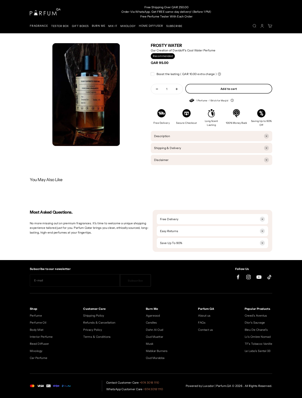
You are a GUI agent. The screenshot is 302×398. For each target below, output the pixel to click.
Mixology (36, 351)
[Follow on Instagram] (248, 277)
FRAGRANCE (39, 25)
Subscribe (135, 280)
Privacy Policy (92, 330)
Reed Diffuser (39, 344)
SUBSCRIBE (174, 26)
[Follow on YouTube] (259, 277)
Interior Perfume (41, 337)
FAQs (201, 322)
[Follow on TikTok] (269, 277)
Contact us (205, 330)
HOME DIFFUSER (151, 25)
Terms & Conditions (97, 337)
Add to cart (228, 89)
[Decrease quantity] (157, 89)
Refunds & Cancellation (99, 322)
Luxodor (208, 386)
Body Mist (37, 330)
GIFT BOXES (80, 26)
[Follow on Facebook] (238, 277)
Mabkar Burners (157, 351)
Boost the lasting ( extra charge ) (187, 74)
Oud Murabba (155, 358)
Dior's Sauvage (255, 322)
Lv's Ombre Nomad (258, 337)
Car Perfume (38, 358)
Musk (149, 344)
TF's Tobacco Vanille (258, 344)
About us (204, 315)
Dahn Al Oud (154, 330)
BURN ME (98, 25)
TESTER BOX (60, 26)
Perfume (36, 315)
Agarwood (153, 315)
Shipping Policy (93, 315)
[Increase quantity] (177, 89)
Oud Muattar (154, 337)
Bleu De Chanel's (256, 330)
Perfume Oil (38, 322)
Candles (151, 322)
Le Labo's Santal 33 (258, 351)
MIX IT (112, 26)
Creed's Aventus (256, 315)
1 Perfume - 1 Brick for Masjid (209, 101)
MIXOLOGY (128, 26)
